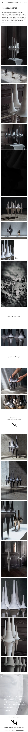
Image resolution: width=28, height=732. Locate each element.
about (17, 727)
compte (23, 727)
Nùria (7, 727)
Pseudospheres (10, 727)
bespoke (15, 727)
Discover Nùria (8, 710)
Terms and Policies (20, 730)
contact (25, 2)
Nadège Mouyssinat (11, 730)
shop (5, 727)
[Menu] (2, 2)
